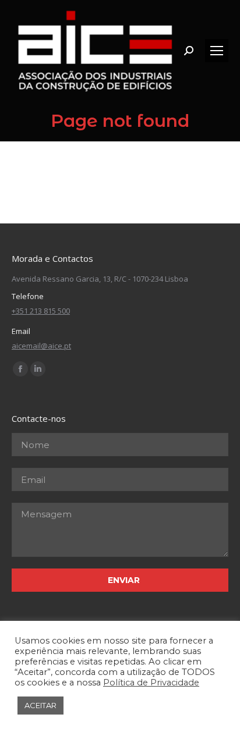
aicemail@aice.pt (41, 345)
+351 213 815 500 (41, 310)
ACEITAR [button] (40, 705)
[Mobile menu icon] (216, 50)
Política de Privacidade (151, 682)
